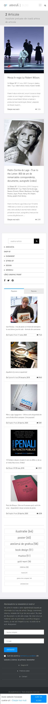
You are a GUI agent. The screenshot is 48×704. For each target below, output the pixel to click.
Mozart (21, 191)
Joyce (15, 194)
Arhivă (14, 5)
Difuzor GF (13, 83)
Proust (20, 194)
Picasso (10, 194)
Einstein (16, 191)
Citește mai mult (19, 700)
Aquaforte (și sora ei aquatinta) (16, 372)
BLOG (25, 5)
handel (37, 86)
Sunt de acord (38, 699)
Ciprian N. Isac (13, 377)
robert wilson (20, 86)
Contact (24, 676)
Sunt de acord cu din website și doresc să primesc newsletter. (21, 658)
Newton (10, 191)
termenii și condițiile (28, 656)
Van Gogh (35, 191)
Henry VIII (26, 194)
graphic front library (19, 196)
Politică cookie (24, 671)
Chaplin (32, 194)
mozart (32, 86)
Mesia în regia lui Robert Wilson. (23, 77)
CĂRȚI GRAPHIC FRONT (12, 275)
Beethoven (28, 191)
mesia (27, 86)
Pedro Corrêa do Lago (30, 189)
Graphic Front (12, 335)
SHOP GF (7, 251)
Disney (9, 196)
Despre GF (24, 665)
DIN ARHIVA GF (12, 189)
